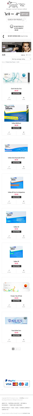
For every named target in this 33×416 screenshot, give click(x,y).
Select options (16, 93)
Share (23, 99)
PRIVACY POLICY (6, 407)
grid (26, 55)
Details (9, 99)
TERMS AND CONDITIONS (16, 405)
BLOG (17, 407)
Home (3, 62)
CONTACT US (5, 409)
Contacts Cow (26, 413)
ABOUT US (4, 403)
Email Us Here (24, 36)
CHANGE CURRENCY (25, 407)
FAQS (12, 407)
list (30, 55)
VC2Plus (22, 398)
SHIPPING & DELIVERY (13, 403)
